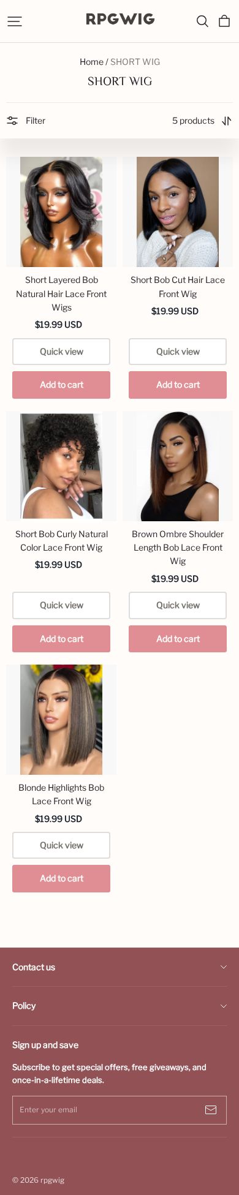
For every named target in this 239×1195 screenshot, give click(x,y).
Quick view (61, 351)
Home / (94, 61)
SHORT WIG (135, 61)
